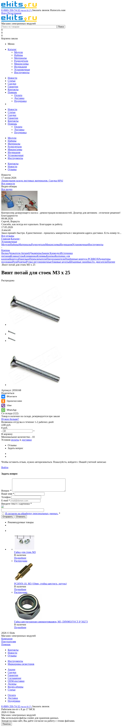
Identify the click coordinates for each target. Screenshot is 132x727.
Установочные (22, 69)
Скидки (12, 83)
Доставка (19, 98)
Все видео (6, 189)
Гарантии (13, 86)
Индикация (20, 66)
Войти (4, 467)
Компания (6, 638)
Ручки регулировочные (39, 261)
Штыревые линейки (80, 261)
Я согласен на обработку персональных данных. (31, 513)
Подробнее (20, 558)
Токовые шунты (60, 261)
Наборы (18, 55)
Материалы (20, 58)
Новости (12, 78)
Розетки (21, 261)
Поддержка (20, 101)
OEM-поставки (16, 681)
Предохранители (56, 259)
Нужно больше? (10, 419)
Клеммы (41, 256)
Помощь (12, 92)
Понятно (7, 724)
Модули (18, 52)
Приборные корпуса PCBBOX (82, 259)
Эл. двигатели (99, 261)
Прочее (111, 261)
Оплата (18, 95)
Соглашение (14, 678)
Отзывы (12, 655)
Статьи (11, 80)
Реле (14, 261)
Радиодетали (21, 61)
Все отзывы (7, 235)
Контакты (13, 89)
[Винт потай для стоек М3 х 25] (35, 324)
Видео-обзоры (15, 686)
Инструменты (21, 72)
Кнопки (50, 256)
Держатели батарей (19, 253)
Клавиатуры (17, 256)
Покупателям (8, 641)
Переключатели (38, 259)
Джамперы (36, 253)
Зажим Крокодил (51, 253)
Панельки (24, 259)
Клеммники (30, 256)
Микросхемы (21, 63)
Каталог (12, 49)
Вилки (5, 253)
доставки (27, 439)
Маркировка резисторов (21, 664)
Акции (11, 669)
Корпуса (14, 259)
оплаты (15, 439)
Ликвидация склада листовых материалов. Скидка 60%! (32, 180)
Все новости (8, 183)
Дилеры (12, 684)
